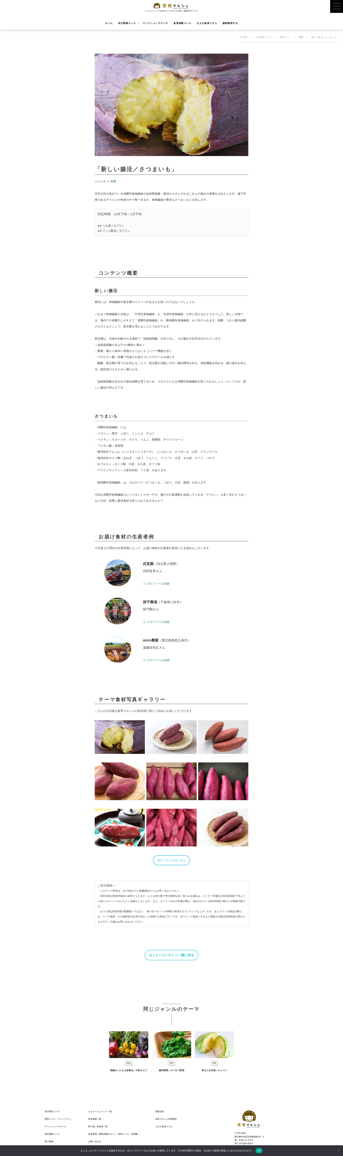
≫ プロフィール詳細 (156, 583)
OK (259, 1150)
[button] (171, 860)
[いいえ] (338, 1150)
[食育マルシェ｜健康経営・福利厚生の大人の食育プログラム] (171, 6)
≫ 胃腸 (111, 181)
